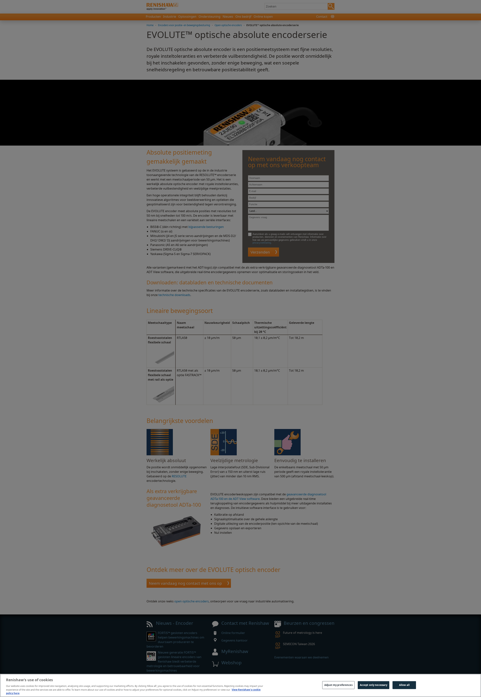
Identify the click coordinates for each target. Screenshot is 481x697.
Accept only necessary (373, 685)
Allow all (404, 685)
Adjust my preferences (338, 685)
